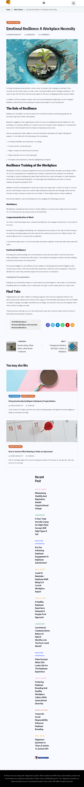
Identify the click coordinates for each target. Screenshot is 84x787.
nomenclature (10, 778)
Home (8, 10)
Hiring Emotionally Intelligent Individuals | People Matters (32, 401)
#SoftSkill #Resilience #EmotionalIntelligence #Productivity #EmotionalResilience (24, 324)
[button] (43, 2)
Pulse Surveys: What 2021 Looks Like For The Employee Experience (41, 665)
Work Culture (18, 10)
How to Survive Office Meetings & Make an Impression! (31, 451)
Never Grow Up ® (17, 405)
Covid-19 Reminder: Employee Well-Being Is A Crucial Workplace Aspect (42, 582)
